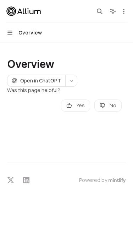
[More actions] (123, 11)
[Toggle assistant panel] (113, 11)
